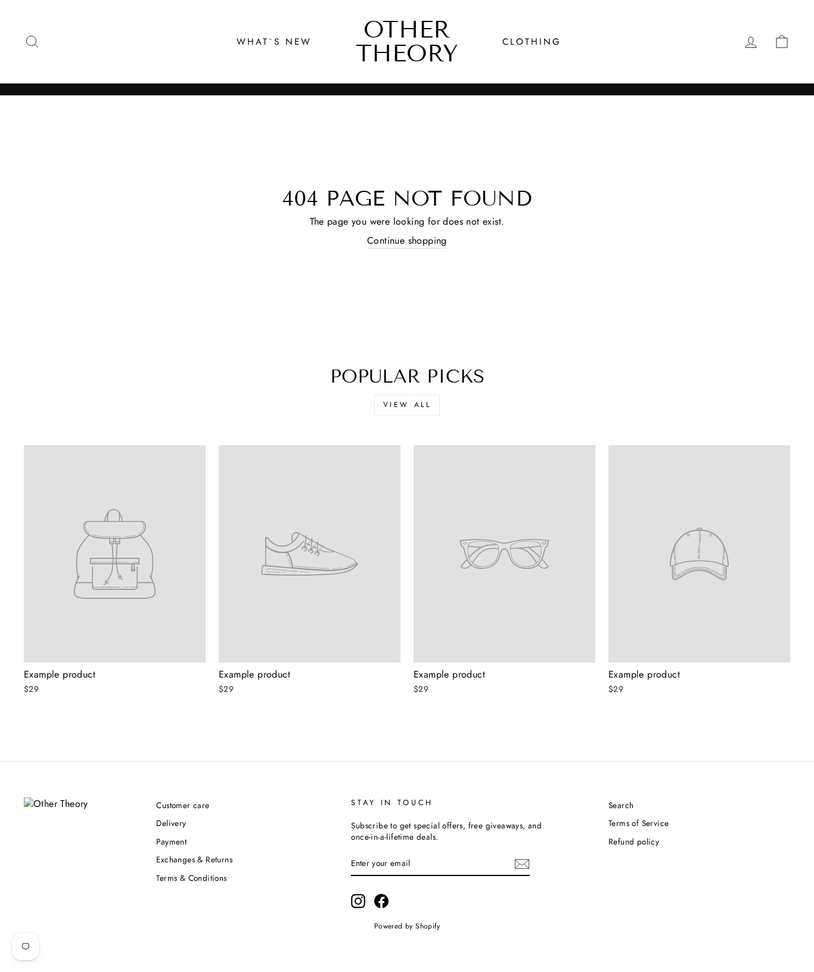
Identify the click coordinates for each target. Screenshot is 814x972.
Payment (171, 841)
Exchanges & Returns (194, 859)
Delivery (171, 823)
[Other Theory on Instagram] (358, 901)
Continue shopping (407, 240)
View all (407, 404)
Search (620, 805)
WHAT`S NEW (274, 41)
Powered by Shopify (407, 926)
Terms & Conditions (191, 878)
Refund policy (633, 841)
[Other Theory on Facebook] (381, 901)
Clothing (531, 41)
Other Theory (407, 41)
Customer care (182, 805)
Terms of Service (638, 823)
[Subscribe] (522, 863)
